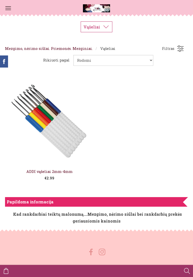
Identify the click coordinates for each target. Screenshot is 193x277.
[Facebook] (91, 252)
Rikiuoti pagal (56, 60)
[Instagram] (102, 252)
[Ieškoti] (187, 271)
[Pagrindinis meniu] (8, 8)
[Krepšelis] (6, 271)
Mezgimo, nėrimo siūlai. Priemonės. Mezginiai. (49, 48)
